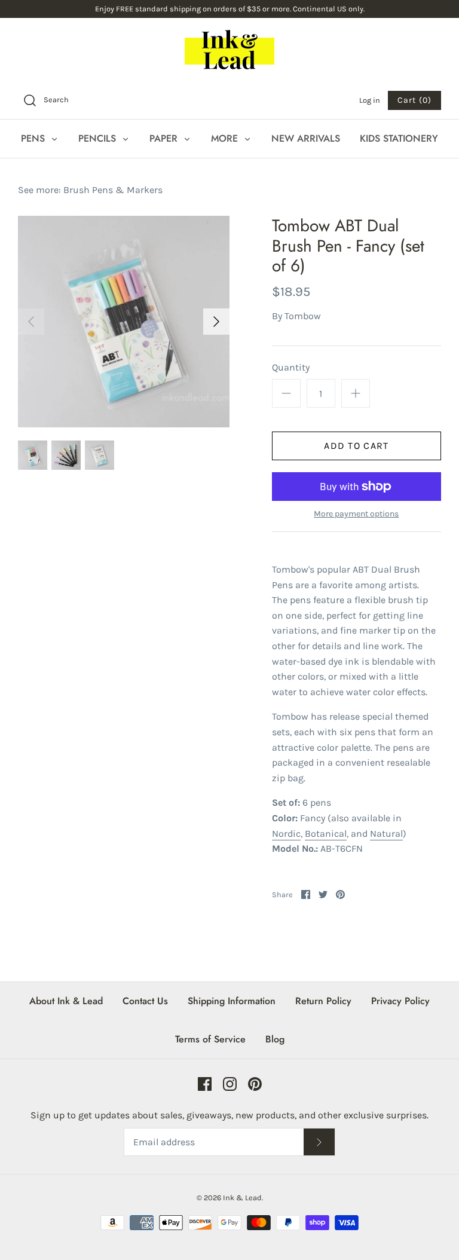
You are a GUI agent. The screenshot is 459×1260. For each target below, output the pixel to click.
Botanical (326, 833)
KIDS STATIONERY (399, 138)
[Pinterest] (255, 1084)
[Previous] (31, 321)
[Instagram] (230, 1084)
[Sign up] (319, 1142)
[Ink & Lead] (229, 49)
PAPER (164, 138)
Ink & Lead (242, 1197)
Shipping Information (232, 1001)
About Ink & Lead (66, 1001)
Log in (369, 100)
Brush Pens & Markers (113, 189)
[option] (124, 321)
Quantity (291, 367)
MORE (226, 138)
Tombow (302, 316)
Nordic (286, 833)
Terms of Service (210, 1039)
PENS (34, 138)
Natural (386, 833)
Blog (274, 1039)
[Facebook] (205, 1084)
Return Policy (323, 1001)
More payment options (356, 514)
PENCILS (98, 138)
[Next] (216, 321)
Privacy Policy (400, 1001)
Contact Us (145, 1001)
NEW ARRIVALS (305, 138)
